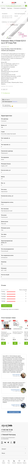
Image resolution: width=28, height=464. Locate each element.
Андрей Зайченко (15, 404)
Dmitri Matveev (16, 374)
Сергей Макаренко (15, 389)
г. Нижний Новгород (8, 435)
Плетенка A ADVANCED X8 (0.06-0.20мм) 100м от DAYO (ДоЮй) (6, 334)
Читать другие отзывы (14, 412)
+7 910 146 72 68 (7, 430)
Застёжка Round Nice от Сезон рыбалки (18, 332)
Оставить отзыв (6, 305)
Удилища (9, 8)
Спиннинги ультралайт (20, 8)
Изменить (14, 101)
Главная (3, 8)
